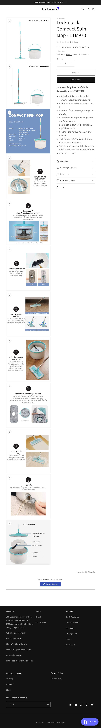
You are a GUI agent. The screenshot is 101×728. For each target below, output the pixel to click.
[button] (7, 8)
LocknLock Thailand (47, 722)
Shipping (69, 54)
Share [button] (61, 187)
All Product (70, 645)
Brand (38, 617)
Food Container (72, 622)
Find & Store (41, 622)
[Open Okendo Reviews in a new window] (85, 572)
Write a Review (53, 585)
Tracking (9, 679)
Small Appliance (72, 617)
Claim (8, 690)
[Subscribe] (47, 704)
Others (68, 639)
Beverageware (71, 634)
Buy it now (75, 80)
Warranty (9, 684)
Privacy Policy (56, 679)
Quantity (60, 59)
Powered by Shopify (59, 722)
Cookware (70, 628)
